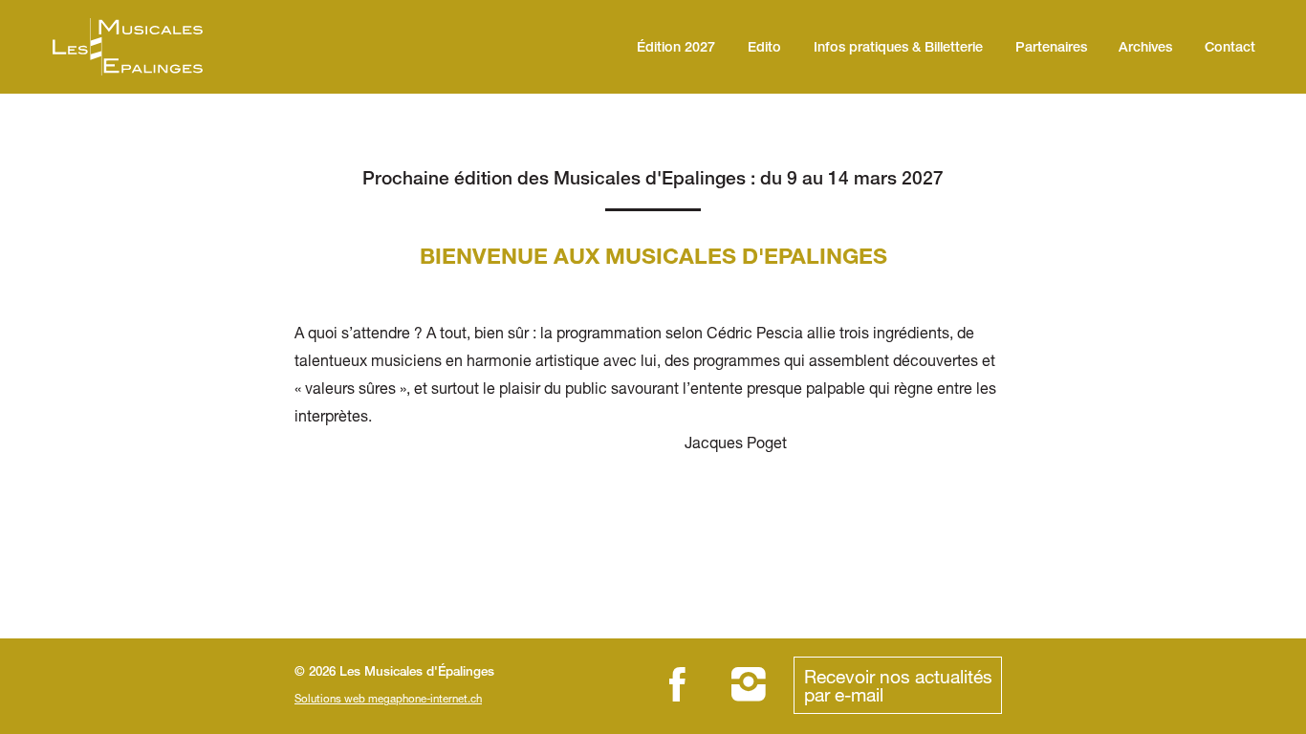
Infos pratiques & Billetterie (898, 48)
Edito (764, 48)
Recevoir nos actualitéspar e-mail (898, 685)
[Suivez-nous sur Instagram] (749, 684)
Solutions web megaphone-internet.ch (388, 698)
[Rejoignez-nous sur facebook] (677, 684)
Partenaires (1051, 48)
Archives (1145, 48)
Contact (1230, 48)
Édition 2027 (676, 48)
